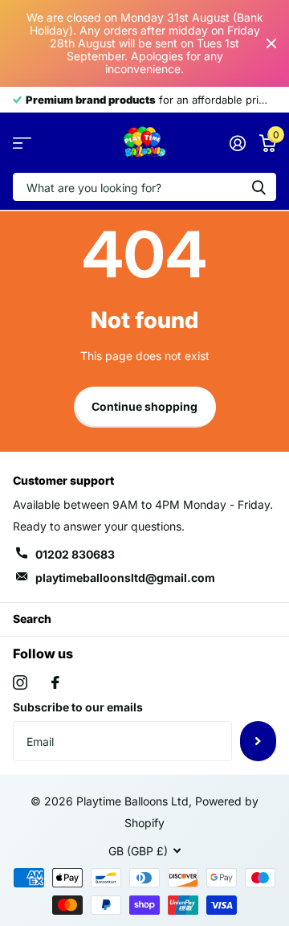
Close (271, 43)
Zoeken (258, 187)
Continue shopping (144, 406)
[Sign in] (237, 143)
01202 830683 (75, 554)
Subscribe (258, 741)
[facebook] (55, 682)
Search (32, 618)
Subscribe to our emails (78, 707)
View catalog (22, 143)
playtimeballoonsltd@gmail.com (125, 577)
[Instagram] (20, 682)
